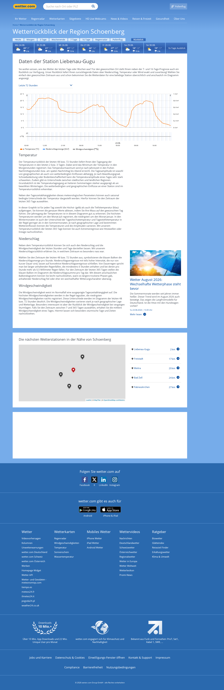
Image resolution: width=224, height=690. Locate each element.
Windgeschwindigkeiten (66, 542)
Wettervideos (129, 531)
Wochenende (58, 39)
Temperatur (60, 547)
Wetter (27, 531)
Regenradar (101, 39)
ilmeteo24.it (28, 596)
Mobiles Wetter (99, 531)
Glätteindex (158, 542)
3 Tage (43, 39)
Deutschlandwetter (129, 542)
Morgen (30, 39)
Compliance (72, 667)
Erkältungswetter (161, 552)
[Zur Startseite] (25, 6)
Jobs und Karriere (40, 657)
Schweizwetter (127, 547)
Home (15, 25)
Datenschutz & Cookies (70, 657)
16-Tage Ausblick (176, 48)
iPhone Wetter (94, 538)
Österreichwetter (128, 552)
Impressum (163, 657)
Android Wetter (95, 547)
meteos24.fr (28, 591)
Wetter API (27, 574)
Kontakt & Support (140, 657)
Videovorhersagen (31, 538)
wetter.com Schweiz (32, 556)
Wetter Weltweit (127, 565)
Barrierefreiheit (93, 667)
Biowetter (157, 538)
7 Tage (73, 39)
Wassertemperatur (64, 556)
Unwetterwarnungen (32, 547)
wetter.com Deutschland (34, 552)
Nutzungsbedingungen (120, 667)
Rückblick (138, 39)
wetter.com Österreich (33, 561)
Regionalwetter (127, 556)
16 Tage (86, 39)
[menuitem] (21, 18)
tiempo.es (27, 587)
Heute (18, 39)
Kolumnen (27, 542)
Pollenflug (118, 39)
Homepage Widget (31, 570)
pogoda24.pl (28, 600)
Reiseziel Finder (160, 547)
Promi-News (125, 574)
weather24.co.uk (30, 605)
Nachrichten (125, 538)
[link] (21, 19)
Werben (26, 565)
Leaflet (88, 400)
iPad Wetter (93, 542)
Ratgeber (159, 531)
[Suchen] (92, 6)
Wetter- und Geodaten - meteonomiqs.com (34, 581)
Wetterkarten (64, 531)
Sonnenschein (61, 552)
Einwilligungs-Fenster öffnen (106, 657)
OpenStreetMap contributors (114, 400)
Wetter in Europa (128, 561)
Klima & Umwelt (160, 556)
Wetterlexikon (126, 570)
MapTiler (97, 400)
